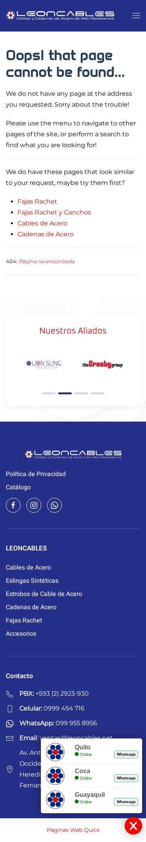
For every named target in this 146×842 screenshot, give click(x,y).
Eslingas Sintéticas (32, 580)
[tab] (48, 393)
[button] (136, 15)
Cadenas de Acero (46, 234)
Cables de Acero (42, 223)
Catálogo (18, 487)
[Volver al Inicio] (60, 15)
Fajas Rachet (37, 201)
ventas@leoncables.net (76, 738)
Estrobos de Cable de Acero (44, 594)
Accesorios (21, 633)
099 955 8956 (76, 723)
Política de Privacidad (36, 474)
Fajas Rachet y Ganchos (54, 212)
